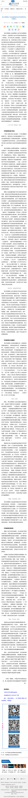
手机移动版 (11, 778)
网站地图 (25, 1)
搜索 (13, 1)
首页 (2, 8)
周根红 (23, 22)
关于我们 (11, 782)
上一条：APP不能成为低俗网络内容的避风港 (11, 752)
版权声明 (15, 782)
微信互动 (17, 778)
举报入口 (13, 784)
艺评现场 (7, 8)
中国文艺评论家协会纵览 (9, 692)
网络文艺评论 (19, 8)
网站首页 (2, 782)
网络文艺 (12, 8)
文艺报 (15, 22)
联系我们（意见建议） (22, 782)
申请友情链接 (8, 784)
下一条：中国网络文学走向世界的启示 (10, 754)
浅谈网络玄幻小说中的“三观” (10, 695)
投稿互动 (4, 778)
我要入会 (24, 778)
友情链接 (3, 784)
